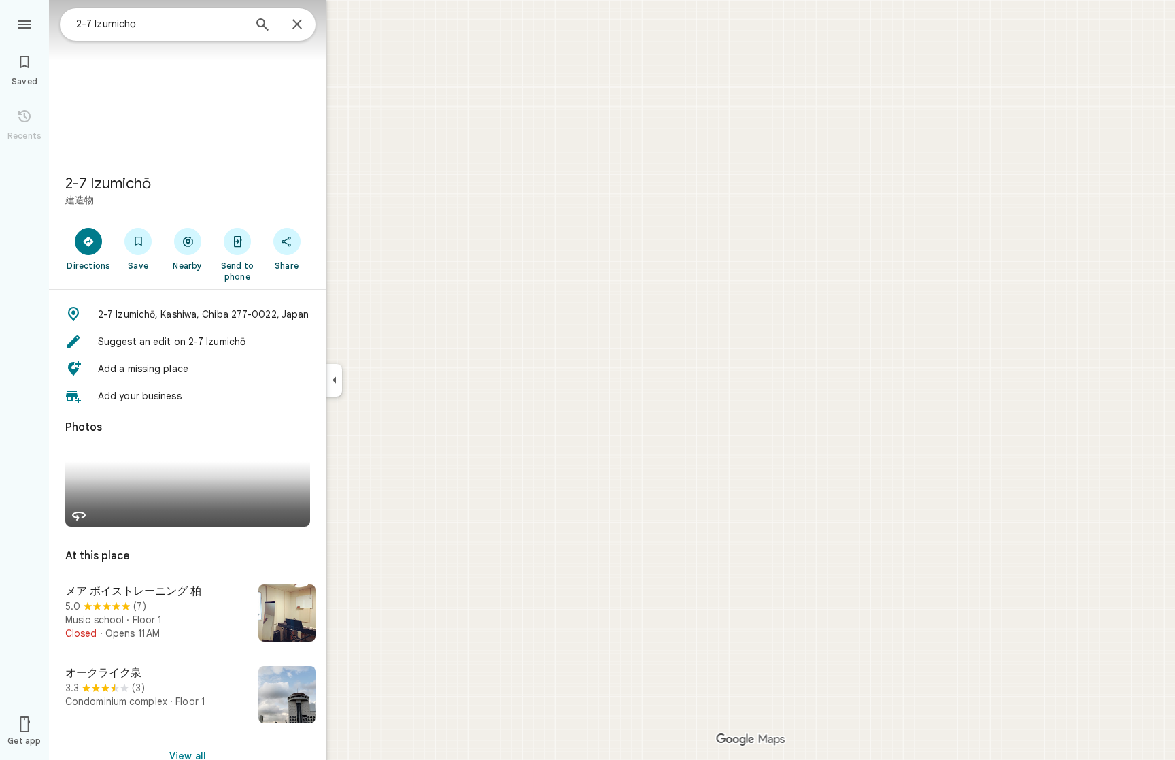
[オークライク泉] (187, 696)
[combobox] (159, 24)
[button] (187, 314)
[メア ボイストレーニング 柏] (187, 614)
